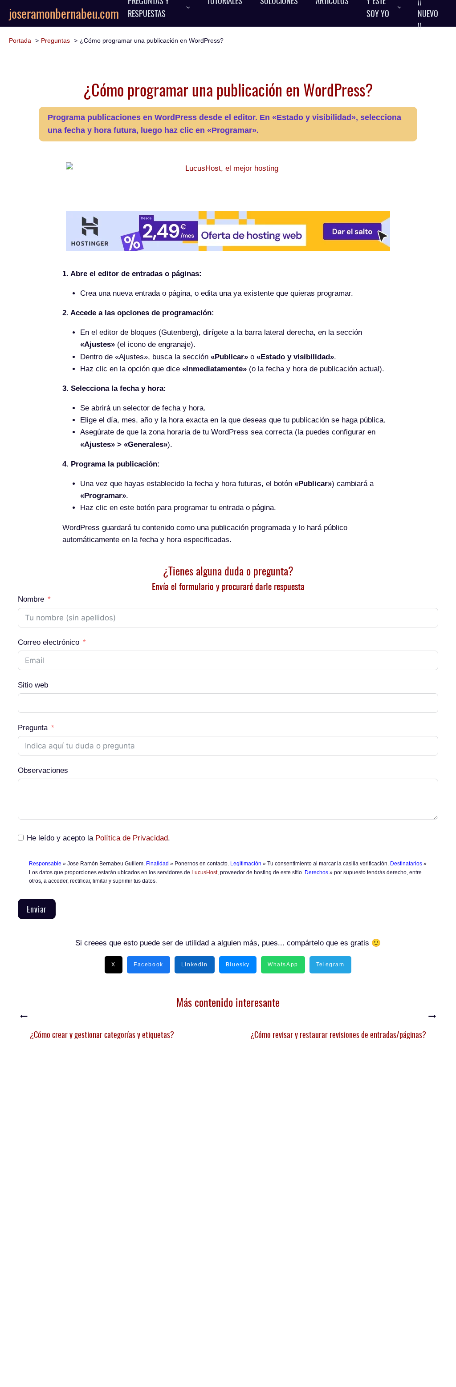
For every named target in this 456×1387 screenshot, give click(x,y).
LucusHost (204, 872)
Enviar (37, 909)
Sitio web (33, 685)
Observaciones (43, 770)
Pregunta (33, 728)
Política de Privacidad (131, 838)
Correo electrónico (48, 642)
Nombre (31, 599)
